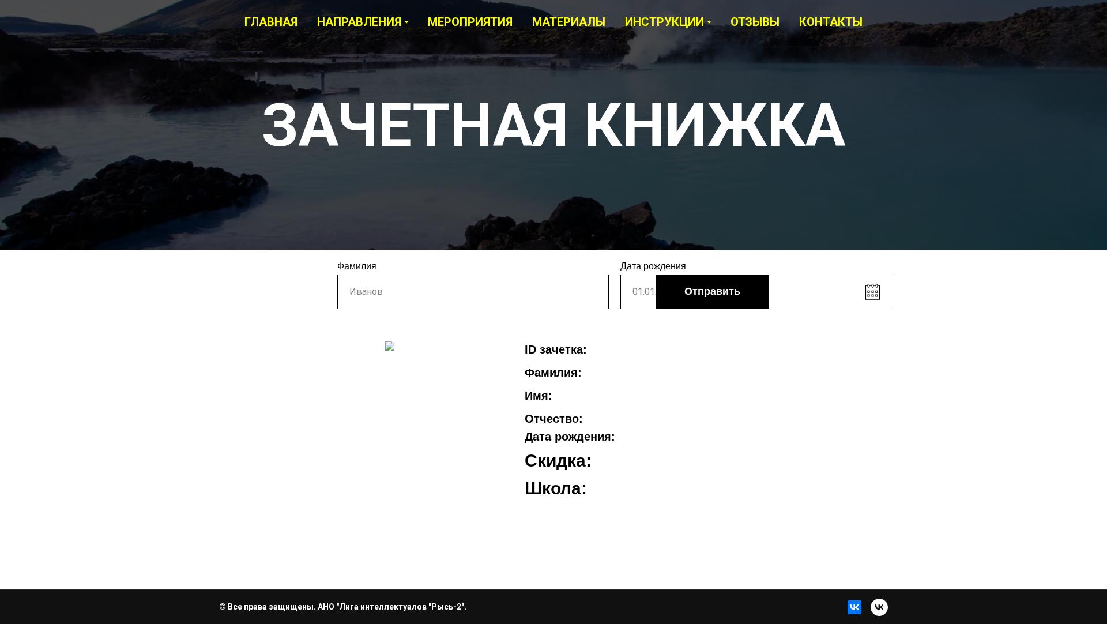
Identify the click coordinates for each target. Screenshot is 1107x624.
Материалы (568, 22)
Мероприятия (470, 22)
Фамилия (356, 266)
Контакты (831, 22)
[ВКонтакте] (854, 607)
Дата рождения (653, 266)
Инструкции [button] (664, 22)
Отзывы (755, 22)
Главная (271, 22)
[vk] (879, 607)
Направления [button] (359, 22)
